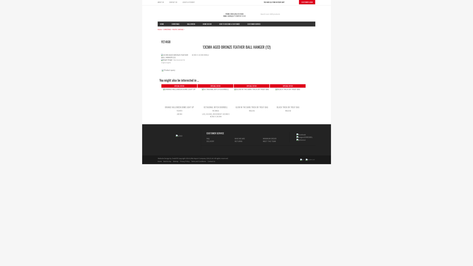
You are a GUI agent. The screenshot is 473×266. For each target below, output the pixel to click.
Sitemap (175, 161)
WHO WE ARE (240, 138)
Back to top (167, 161)
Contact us (173, 2)
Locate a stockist (189, 2)
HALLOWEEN (191, 24)
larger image (167, 60)
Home (162, 24)
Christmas (175, 24)
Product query (169, 70)
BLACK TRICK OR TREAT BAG (288, 107)
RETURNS (238, 141)
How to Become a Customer (229, 24)
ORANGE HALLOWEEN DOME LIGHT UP (179, 107)
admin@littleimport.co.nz (237, 16)
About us (161, 2)
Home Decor (207, 24)
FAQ (208, 138)
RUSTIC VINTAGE (178, 29)
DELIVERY (210, 141)
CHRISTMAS (167, 29)
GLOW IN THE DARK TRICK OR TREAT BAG (252, 107)
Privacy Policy (185, 161)
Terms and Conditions (198, 161)
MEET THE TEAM (269, 141)
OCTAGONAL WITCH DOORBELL (216, 107)
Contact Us (211, 161)
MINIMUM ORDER (269, 138)
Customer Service (254, 24)
